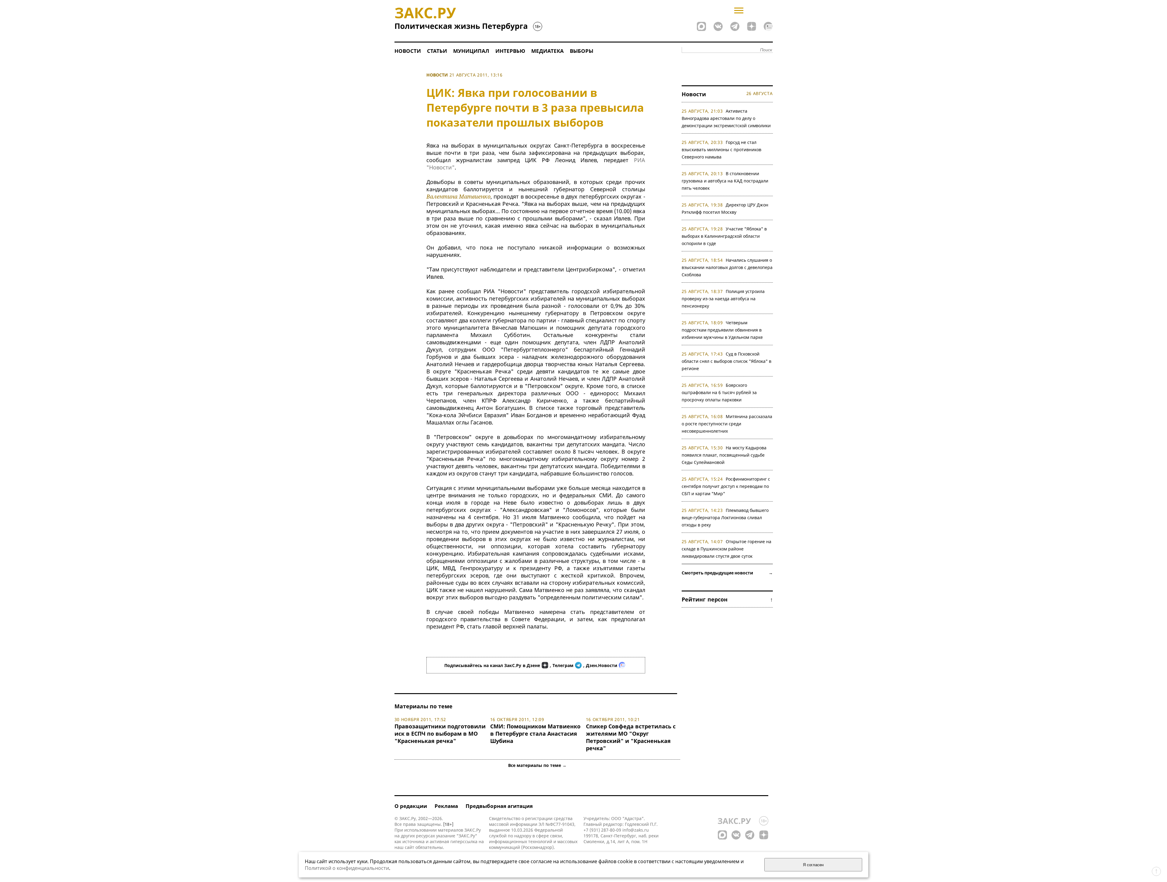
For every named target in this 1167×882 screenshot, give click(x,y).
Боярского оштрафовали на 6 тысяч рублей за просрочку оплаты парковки (719, 392)
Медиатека (547, 50)
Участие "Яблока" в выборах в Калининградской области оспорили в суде (724, 236)
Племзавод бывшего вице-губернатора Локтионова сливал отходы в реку (725, 517)
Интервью (510, 50)
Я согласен (813, 865)
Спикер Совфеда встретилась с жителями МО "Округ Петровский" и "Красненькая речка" (631, 737)
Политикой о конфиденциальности (347, 868)
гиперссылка (463, 841)
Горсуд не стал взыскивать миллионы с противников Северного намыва (721, 149)
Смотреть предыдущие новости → (727, 573)
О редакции (410, 805)
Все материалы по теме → (537, 765)
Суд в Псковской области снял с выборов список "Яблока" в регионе (726, 361)
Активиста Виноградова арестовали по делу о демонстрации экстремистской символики (726, 118)
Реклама (446, 805)
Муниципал (471, 50)
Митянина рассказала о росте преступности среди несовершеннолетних (727, 424)
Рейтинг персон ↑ (727, 599)
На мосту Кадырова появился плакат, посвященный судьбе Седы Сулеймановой (724, 455)
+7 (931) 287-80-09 (602, 830)
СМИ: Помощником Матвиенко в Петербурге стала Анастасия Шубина (535, 733)
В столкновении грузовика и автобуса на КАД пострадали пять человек (725, 181)
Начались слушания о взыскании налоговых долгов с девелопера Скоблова (727, 267)
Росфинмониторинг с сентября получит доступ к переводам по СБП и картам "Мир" (726, 486)
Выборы (581, 50)
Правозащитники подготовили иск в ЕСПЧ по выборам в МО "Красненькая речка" (440, 733)
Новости (407, 50)
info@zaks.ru (635, 830)
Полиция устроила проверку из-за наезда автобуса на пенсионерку (723, 298)
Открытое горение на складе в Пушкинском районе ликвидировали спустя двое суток (727, 549)
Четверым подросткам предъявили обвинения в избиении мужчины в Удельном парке (722, 330)
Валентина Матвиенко (458, 196)
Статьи (437, 50)
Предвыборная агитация (499, 805)
